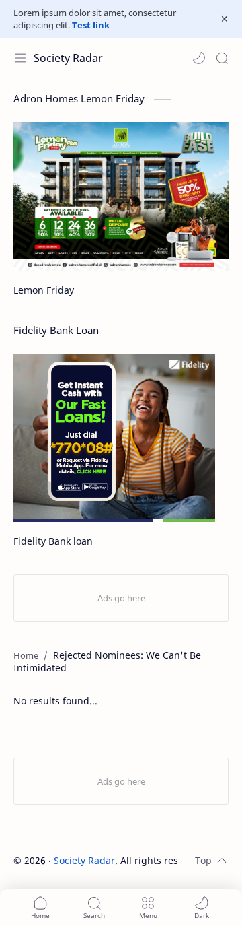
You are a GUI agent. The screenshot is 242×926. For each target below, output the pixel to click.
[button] (199, 58)
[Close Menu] (224, 19)
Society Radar (68, 58)
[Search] (222, 58)
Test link (91, 25)
